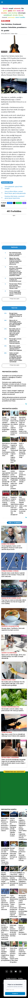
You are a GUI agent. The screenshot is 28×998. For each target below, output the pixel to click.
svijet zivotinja (12, 13)
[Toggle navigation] (2, 2)
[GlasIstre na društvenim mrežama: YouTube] (16, 971)
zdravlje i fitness (17, 15)
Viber (24, 202)
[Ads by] (5, 94)
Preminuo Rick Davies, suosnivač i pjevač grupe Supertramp (15, 197)
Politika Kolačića (11, 979)
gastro (5, 11)
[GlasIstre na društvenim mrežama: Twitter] (12, 971)
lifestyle (5, 8)
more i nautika (20, 17)
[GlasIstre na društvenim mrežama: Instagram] (21, 971)
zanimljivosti (8, 15)
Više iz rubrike (14, 523)
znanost (4, 17)
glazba (10, 11)
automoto (17, 8)
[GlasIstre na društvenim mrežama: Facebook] (7, 971)
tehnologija (21, 13)
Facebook (10, 202)
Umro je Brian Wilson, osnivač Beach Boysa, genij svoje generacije (15, 192)
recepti (11, 8)
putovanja (11, 17)
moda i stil (20, 11)
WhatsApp (19, 202)
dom (14, 11)
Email (3, 205)
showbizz (4, 13)
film (22, 8)
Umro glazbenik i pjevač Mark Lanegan (13, 187)
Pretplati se (15, 993)
